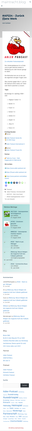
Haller (16, 402)
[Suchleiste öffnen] (30, 2)
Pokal (25, 414)
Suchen (24, 385)
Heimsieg (7, 405)
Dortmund (23, 400)
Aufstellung (21, 391)
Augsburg (5, 394)
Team (15, 418)
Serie (17, 416)
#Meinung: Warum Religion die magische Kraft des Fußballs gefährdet (15, 308)
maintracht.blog (14, 2)
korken (8, 23)
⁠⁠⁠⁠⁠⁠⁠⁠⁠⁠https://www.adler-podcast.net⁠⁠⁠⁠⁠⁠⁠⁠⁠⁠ (16, 168)
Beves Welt (6, 335)
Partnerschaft (21, 192)
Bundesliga (6, 400)
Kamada (16, 408)
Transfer (24, 418)
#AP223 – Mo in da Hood (15, 194)
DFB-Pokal (17, 400)
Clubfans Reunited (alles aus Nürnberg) (15, 340)
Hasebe (20, 402)
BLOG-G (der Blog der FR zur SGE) (14, 338)
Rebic (4, 416)
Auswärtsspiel (10, 397)
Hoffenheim (25, 405)
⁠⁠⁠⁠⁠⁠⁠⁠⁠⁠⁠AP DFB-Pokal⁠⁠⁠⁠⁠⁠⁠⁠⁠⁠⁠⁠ (10, 140)
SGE (20, 416)
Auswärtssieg (13, 394)
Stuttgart (5, 418)
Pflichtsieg (21, 414)
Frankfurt (12, 402)
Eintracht (6, 402)
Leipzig (23, 408)
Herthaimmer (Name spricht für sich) (14, 343)
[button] (6, 183)
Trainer (19, 418)
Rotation (12, 416)
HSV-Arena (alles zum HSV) (12, 346)
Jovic (8, 408)
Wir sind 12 (6, 360)
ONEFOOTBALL (8, 358)
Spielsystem (25, 416)
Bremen (25, 397)
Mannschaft (9, 411)
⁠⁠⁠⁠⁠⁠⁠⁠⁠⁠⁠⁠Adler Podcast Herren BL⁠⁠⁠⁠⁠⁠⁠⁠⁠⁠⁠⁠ (14, 138)
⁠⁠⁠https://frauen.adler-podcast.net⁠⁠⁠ (16, 172)
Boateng (21, 397)
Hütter (4, 408)
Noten (24, 411)
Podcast (9, 189)
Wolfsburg (25, 421)
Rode (7, 416)
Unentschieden (16, 421)
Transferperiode (6, 421)
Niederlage (17, 411)
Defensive (12, 400)
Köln (20, 408)
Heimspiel (17, 405)
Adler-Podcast (11, 192)
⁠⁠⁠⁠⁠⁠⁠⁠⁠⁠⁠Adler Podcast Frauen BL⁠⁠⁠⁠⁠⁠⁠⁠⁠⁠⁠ (14, 150)
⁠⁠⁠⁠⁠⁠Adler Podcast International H (15, 144)
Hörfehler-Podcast (9, 375)
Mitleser (5, 306)
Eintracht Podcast (8, 372)
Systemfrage (11, 418)
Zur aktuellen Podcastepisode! (14, 61)
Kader (12, 408)
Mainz (4, 411)
